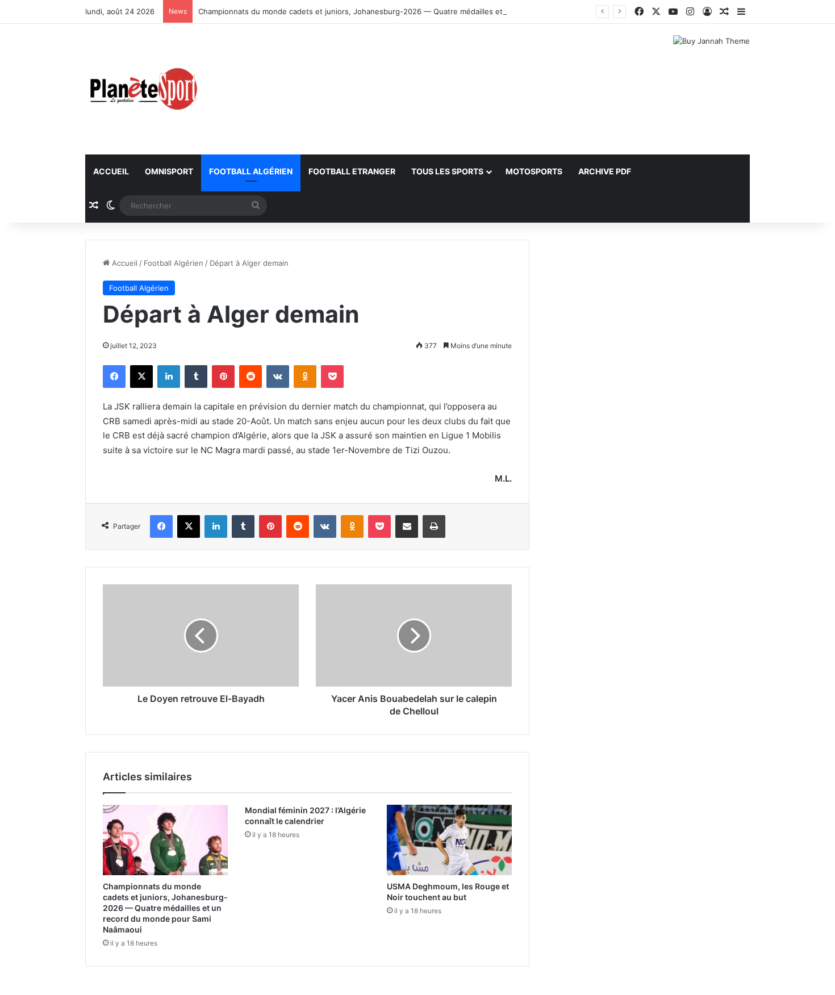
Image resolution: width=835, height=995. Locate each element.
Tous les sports (447, 171)
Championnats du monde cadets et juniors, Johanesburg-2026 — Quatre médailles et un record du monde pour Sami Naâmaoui (425, 11)
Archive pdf (604, 171)
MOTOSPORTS (534, 171)
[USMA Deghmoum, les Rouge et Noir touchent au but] (449, 840)
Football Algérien (251, 171)
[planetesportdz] (142, 89)
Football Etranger (351, 171)
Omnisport (169, 171)
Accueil (111, 171)
